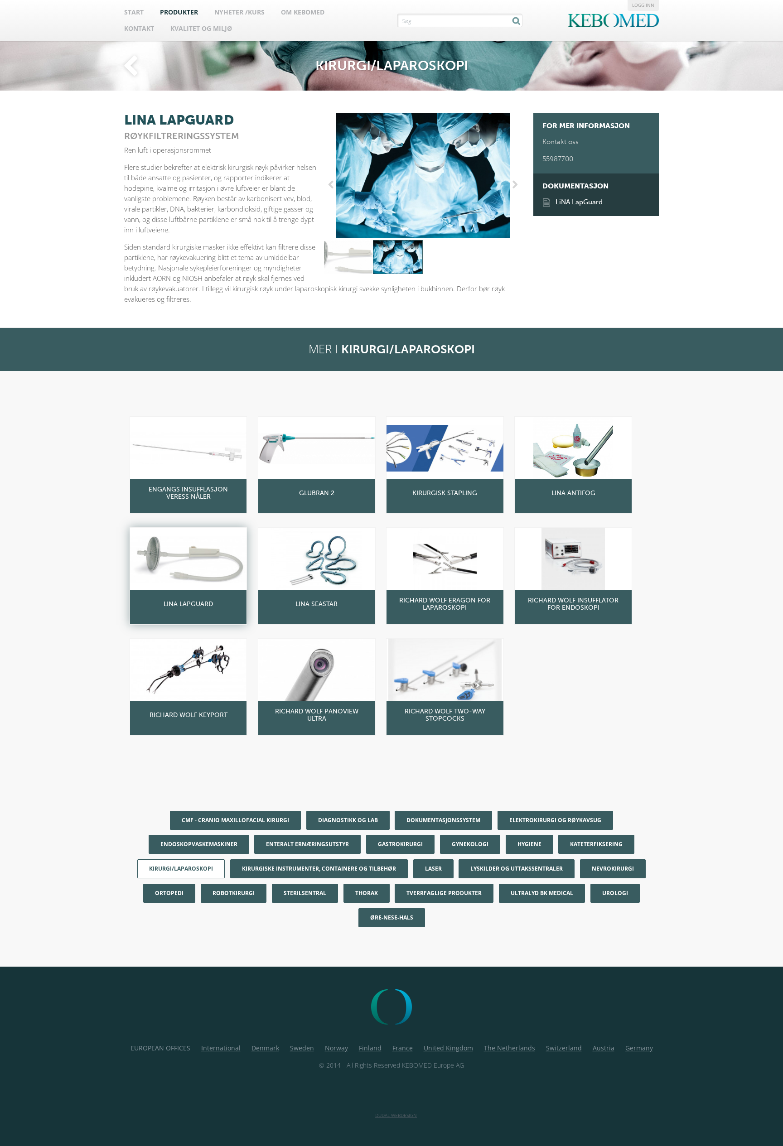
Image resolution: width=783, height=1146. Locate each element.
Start (134, 12)
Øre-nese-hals (391, 917)
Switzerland (564, 1048)
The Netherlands (509, 1048)
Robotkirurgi (234, 893)
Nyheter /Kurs (239, 12)
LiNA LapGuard (579, 202)
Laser (433, 868)
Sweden (302, 1048)
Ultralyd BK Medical (542, 893)
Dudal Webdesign (396, 1115)
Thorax (366, 893)
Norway (336, 1048)
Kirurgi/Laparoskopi (181, 868)
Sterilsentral (305, 893)
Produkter (179, 12)
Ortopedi (169, 893)
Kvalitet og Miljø (201, 28)
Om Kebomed (302, 12)
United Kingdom (448, 1048)
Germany (639, 1048)
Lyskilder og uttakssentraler (516, 868)
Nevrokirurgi (613, 868)
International (221, 1048)
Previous (332, 184)
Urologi (615, 893)
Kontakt (139, 28)
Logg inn (643, 5)
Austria (603, 1048)
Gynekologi (470, 844)
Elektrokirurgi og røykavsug (555, 820)
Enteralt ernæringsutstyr (307, 844)
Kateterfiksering (596, 844)
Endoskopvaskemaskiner (198, 844)
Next (513, 184)
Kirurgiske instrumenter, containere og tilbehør (319, 868)
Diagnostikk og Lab (348, 820)
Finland (370, 1048)
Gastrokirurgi (400, 844)
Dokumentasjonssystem (443, 820)
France (402, 1048)
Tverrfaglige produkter (444, 893)
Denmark (265, 1048)
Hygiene (529, 844)
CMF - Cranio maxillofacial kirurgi (235, 820)
